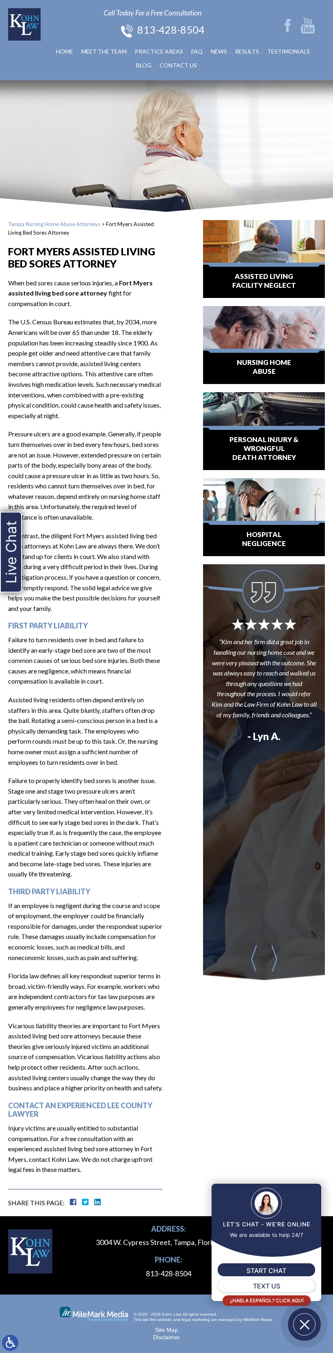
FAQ (197, 51)
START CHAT (266, 1271)
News (219, 51)
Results (247, 51)
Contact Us (178, 65)
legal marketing (196, 1319)
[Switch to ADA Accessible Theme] (10, 1343)
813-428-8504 (171, 30)
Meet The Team (104, 51)
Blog (143, 65)
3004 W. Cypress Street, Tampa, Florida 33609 (168, 1242)
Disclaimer (166, 1337)
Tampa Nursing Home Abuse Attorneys (54, 224)
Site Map (166, 1330)
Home (64, 51)
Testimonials (288, 51)
